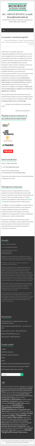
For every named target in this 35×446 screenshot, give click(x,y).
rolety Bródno (14, 411)
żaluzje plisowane (20, 430)
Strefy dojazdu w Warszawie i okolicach (12, 369)
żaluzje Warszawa (19, 432)
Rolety (3, 357)
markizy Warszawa (7, 397)
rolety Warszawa (14, 417)
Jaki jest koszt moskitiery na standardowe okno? (16, 105)
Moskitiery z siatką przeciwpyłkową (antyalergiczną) (15, 363)
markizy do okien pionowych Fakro (16, 391)
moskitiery (23, 397)
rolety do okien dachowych (25, 411)
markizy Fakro (24, 394)
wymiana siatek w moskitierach (17, 422)
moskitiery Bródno (26, 399)
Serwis (3, 360)
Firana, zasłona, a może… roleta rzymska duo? (13, 331)
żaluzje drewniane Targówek (13, 426)
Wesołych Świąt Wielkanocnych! (10, 333)
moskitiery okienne (15, 403)
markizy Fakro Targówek (8, 395)
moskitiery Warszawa (12, 408)
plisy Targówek (20, 409)
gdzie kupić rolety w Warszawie (26, 386)
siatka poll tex (5, 419)
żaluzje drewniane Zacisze (20, 428)
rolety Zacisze (26, 417)
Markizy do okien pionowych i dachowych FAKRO (15, 366)
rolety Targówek (17, 415)
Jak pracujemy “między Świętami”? (10, 336)
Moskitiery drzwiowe (7, 352)
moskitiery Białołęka (11, 399)
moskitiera (17, 397)
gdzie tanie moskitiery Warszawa (10, 388)
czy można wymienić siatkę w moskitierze (10, 386)
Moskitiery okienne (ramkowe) (9, 355)
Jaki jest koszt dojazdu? (23, 110)
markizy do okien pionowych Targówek (17, 392)
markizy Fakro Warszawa (23, 396)
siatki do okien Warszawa (16, 419)
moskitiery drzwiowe (9, 401)
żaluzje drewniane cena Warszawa (18, 424)
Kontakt (3, 349)
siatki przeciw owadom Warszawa (14, 422)
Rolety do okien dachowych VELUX (11, 413)
